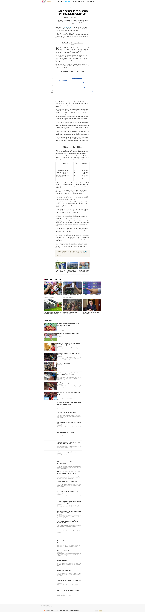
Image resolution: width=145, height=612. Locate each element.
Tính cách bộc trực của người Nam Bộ (68, 481)
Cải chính (92, 1)
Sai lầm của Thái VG (63, 550)
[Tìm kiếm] (103, 1)
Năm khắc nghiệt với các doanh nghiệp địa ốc (72, 271)
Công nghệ (77, 1)
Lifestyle (87, 1)
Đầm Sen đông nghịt (64, 363)
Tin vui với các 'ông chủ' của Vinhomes (91, 294)
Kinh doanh (67, 1)
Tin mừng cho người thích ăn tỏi (66, 412)
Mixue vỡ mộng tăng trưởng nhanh (67, 452)
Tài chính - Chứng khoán (76, 7)
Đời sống (82, 1)
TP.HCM (70, 27)
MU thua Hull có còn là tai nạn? (66, 432)
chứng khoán (65, 27)
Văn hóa (72, 1)
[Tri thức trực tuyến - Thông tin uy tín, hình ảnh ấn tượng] (46, 1)
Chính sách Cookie (73, 610)
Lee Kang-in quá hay (63, 383)
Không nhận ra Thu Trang (64, 570)
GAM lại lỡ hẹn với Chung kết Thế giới (68, 590)
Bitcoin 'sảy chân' (62, 560)
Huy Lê (65, 17)
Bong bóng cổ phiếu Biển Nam (70, 312)
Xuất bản (57, 1)
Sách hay (62, 1)
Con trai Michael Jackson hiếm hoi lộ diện (69, 531)
